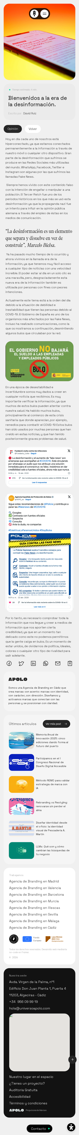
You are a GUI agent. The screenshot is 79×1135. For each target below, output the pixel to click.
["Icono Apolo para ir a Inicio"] (34, 14)
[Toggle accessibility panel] (71, 1127)
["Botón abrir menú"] (44, 14)
